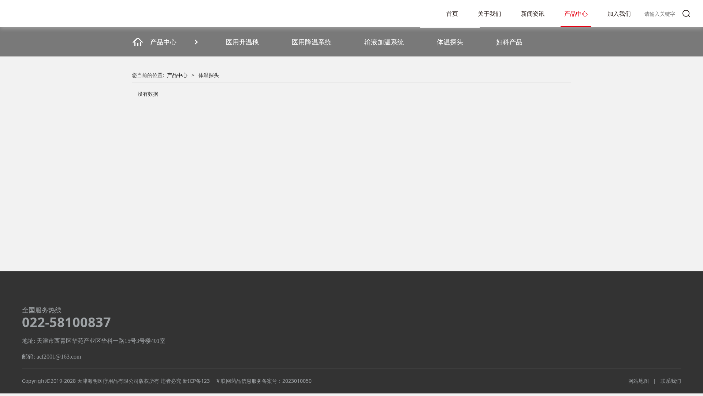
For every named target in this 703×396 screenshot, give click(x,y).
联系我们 (671, 380)
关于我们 (489, 14)
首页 (452, 14)
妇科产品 (509, 41)
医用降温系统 (311, 41)
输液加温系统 (384, 41)
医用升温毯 (242, 41)
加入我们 (619, 14)
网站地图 (638, 380)
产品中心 (576, 14)
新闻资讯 (532, 14)
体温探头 (450, 41)
